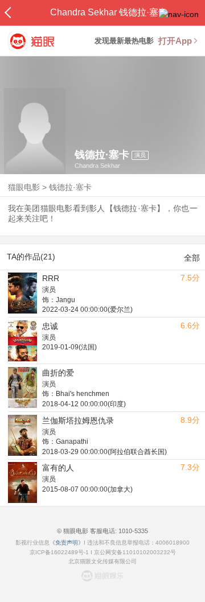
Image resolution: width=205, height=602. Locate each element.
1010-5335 (132, 530)
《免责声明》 (67, 542)
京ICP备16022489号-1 (59, 552)
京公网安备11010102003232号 (135, 552)
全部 (192, 257)
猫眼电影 (24, 187)
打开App (175, 41)
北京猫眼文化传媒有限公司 (102, 561)
